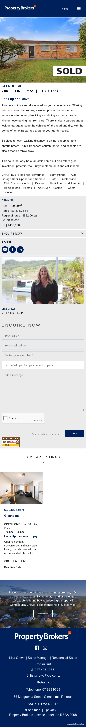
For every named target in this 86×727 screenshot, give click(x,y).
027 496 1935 (42, 670)
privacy (51, 710)
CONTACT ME (43, 614)
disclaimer (32, 710)
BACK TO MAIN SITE (43, 704)
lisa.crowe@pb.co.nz (45, 675)
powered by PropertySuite (75, 724)
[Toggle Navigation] (79, 8)
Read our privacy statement (45, 434)
